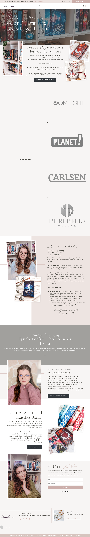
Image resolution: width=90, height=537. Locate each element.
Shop (55, 6)
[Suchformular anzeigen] (87, 6)
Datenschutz (36, 535)
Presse (29, 535)
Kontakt (62, 6)
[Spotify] (69, 2)
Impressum (43, 535)
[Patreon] (65, 2)
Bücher (40, 6)
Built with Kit (65, 491)
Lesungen (48, 6)
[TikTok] (67, 2)
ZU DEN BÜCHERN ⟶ (79, 1)
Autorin (33, 6)
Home (26, 6)
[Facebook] (62, 2)
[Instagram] (60, 2)
